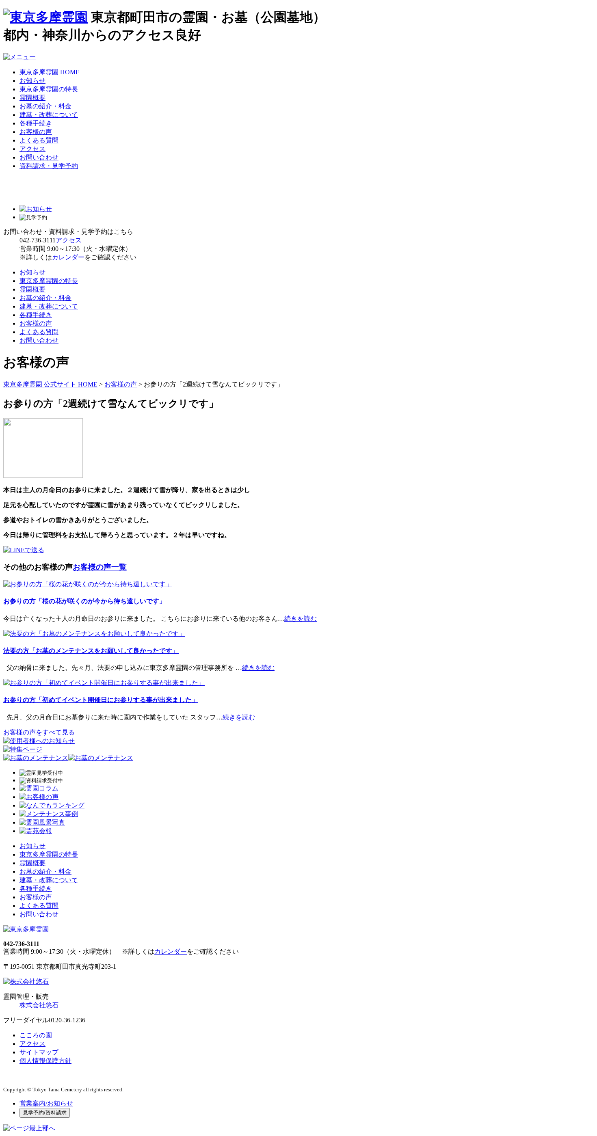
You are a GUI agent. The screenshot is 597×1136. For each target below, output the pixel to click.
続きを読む (300, 618)
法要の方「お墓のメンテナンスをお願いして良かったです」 (91, 650)
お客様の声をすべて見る (39, 732)
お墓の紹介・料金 (45, 106)
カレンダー (68, 257)
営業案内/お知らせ (46, 1103)
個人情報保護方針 (45, 1060)
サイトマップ (38, 1052)
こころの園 (35, 1035)
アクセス (32, 148)
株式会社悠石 (38, 1005)
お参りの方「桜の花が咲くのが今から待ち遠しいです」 (84, 601)
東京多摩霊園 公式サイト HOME (50, 384)
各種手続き (35, 123)
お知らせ (32, 80)
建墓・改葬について (48, 114)
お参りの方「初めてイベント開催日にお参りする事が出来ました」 (100, 699)
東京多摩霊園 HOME (49, 72)
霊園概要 (32, 97)
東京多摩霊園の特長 (48, 89)
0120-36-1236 (67, 1020)
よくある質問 (38, 140)
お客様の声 (35, 131)
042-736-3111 (37, 240)
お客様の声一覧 (100, 567)
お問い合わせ (38, 157)
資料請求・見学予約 (48, 165)
